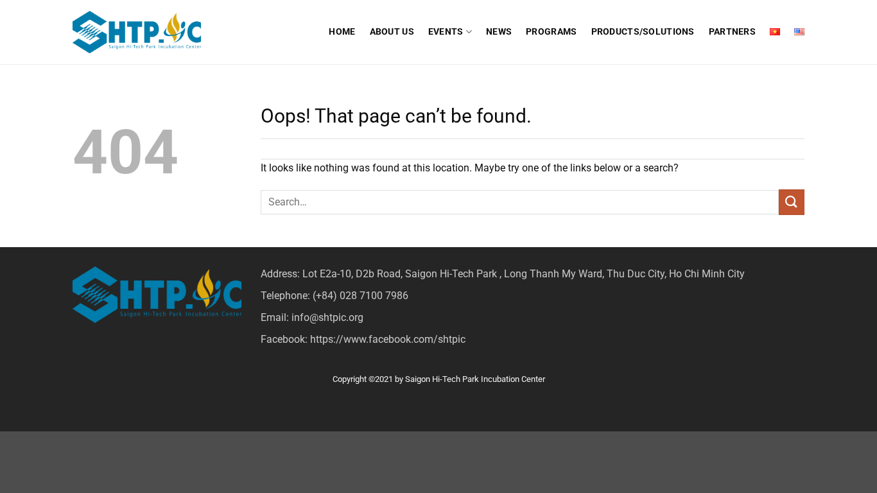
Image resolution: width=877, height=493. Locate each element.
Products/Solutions (643, 31)
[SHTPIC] (137, 32)
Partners (732, 31)
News (499, 31)
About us (392, 31)
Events (446, 31)
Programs (551, 31)
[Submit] (791, 201)
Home (342, 31)
